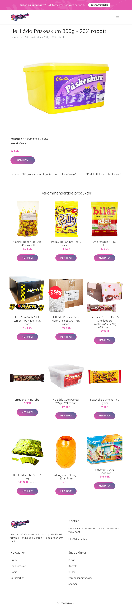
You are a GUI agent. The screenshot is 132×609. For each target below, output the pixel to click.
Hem (13, 37)
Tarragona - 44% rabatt (27, 399)
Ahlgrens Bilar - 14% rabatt (104, 243)
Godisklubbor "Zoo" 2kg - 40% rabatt (27, 243)
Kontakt (72, 565)
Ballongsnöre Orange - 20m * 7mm (66, 476)
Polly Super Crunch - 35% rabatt (66, 243)
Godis (13, 571)
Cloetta (44, 138)
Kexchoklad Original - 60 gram (104, 401)
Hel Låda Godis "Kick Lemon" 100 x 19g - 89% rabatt (27, 321)
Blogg (71, 560)
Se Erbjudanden (99, 5)
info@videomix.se (78, 539)
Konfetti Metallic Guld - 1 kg (27, 476)
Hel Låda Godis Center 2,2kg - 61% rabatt (66, 401)
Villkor (71, 571)
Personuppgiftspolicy (80, 577)
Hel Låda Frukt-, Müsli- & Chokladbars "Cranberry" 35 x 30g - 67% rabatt (104, 322)
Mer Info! (22, 160)
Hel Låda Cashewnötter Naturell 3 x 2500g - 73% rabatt (66, 321)
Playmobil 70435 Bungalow (104, 471)
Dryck (13, 560)
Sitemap (73, 583)
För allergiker (18, 565)
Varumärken (32, 138)
